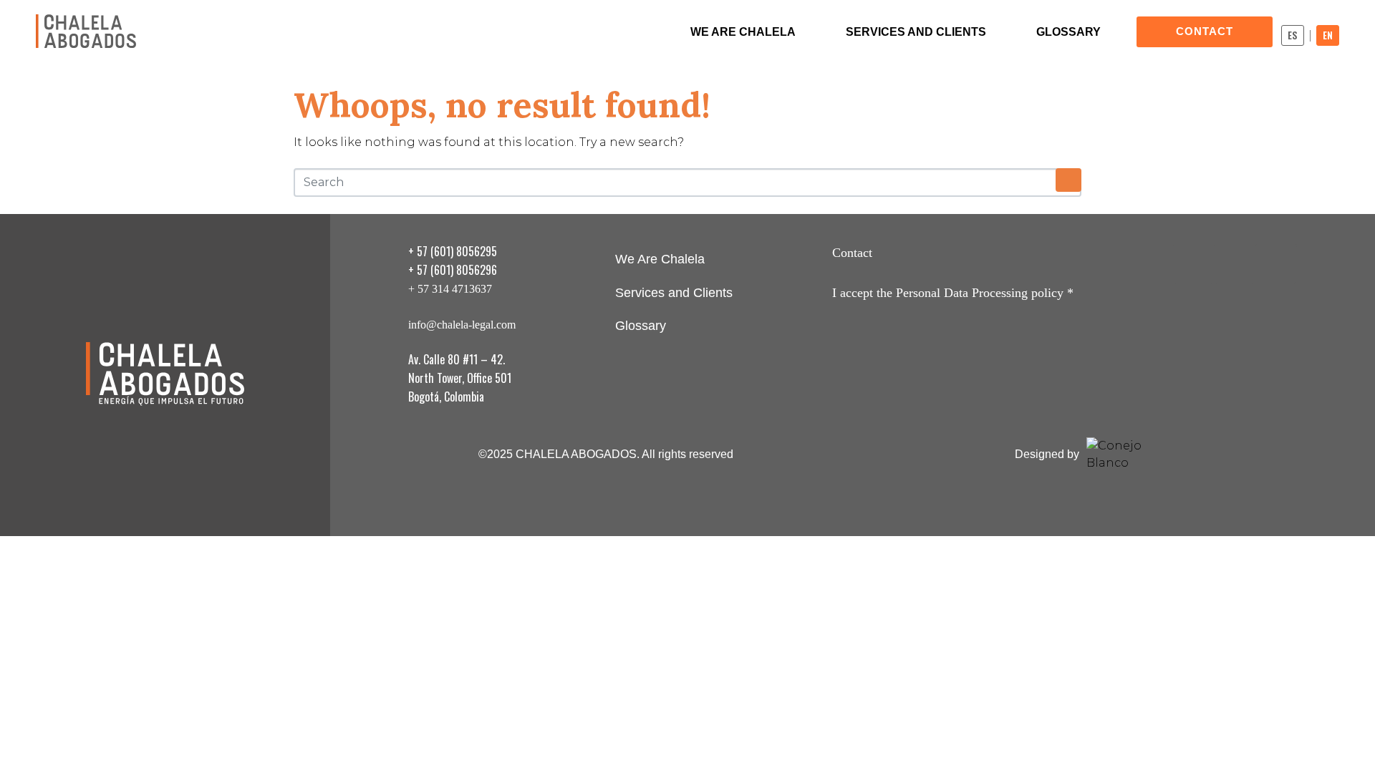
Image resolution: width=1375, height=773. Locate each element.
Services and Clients (916, 32)
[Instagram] (1194, 263)
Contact (852, 252)
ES (1293, 35)
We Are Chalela (743, 32)
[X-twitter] (1234, 263)
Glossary (1068, 32)
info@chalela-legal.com (462, 325)
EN (1328, 35)
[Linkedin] (1276, 263)
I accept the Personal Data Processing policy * (953, 293)
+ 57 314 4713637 (450, 289)
